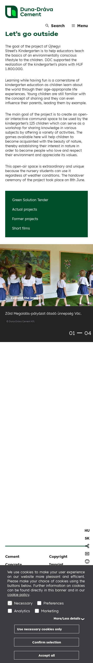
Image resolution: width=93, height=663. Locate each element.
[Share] (87, 546)
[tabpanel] (46, 287)
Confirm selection (46, 642)
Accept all (46, 655)
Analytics (22, 611)
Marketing (50, 611)
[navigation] (87, 530)
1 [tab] (79, 333)
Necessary (23, 603)
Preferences (53, 603)
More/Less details (67, 618)
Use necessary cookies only (39, 629)
